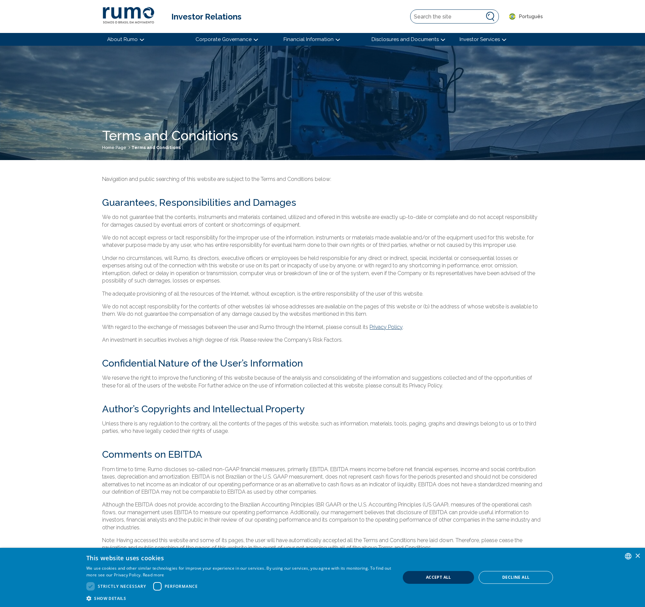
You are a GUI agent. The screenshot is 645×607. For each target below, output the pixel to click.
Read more (153, 575)
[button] (238, 598)
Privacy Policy (386, 327)
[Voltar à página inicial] (131, 16)
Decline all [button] (515, 577)
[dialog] (322, 577)
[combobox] (628, 556)
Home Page (114, 147)
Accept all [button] (438, 577)
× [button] (637, 556)
